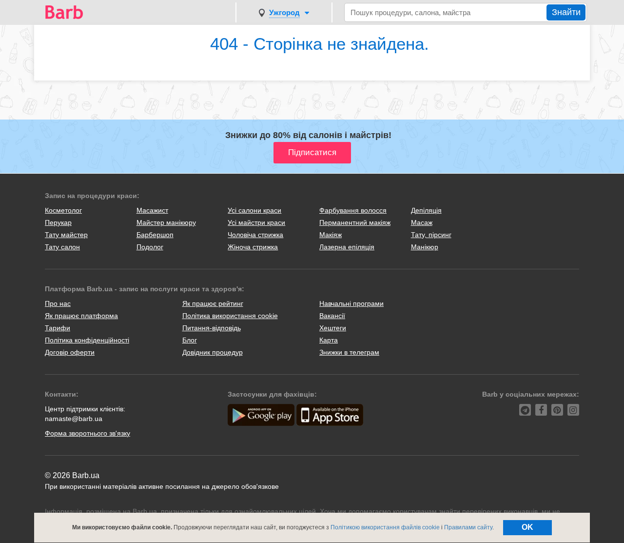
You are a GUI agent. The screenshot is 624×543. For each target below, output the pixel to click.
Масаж (421, 222)
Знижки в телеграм (349, 352)
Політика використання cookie (230, 316)
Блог (189, 340)
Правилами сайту (468, 527)
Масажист (152, 210)
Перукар (58, 222)
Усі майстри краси (256, 222)
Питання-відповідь (211, 328)
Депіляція (426, 210)
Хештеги (332, 328)
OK (527, 527)
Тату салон (62, 247)
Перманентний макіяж (354, 222)
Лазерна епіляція (346, 247)
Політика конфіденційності (87, 340)
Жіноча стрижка (253, 247)
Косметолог (63, 210)
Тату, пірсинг (431, 235)
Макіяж (330, 235)
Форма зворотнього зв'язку (87, 433)
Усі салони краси (254, 210)
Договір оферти (70, 352)
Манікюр (424, 247)
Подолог (149, 247)
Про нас (58, 303)
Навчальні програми (351, 303)
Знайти (566, 12)
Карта (328, 340)
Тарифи (57, 328)
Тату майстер (66, 235)
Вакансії (332, 316)
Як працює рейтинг (212, 303)
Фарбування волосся (353, 210)
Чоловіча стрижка (255, 235)
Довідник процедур (212, 352)
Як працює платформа (81, 316)
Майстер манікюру (166, 222)
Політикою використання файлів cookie (385, 527)
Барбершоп (155, 235)
